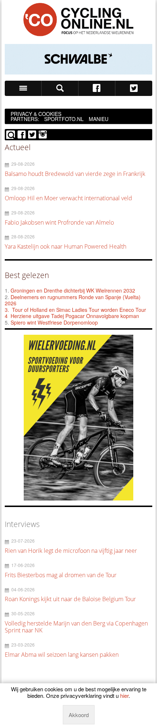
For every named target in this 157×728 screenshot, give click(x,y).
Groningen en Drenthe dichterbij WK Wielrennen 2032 (73, 290)
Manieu (98, 118)
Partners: (25, 118)
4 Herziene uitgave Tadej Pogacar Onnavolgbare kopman (72, 315)
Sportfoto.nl (64, 118)
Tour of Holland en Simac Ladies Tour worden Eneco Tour (79, 309)
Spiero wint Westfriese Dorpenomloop (54, 322)
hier (124, 695)
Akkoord (79, 715)
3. (7, 309)
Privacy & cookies (36, 113)
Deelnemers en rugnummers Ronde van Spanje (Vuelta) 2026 (73, 300)
